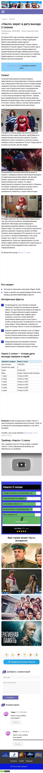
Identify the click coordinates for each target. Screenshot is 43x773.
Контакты (13, 761)
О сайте (21, 761)
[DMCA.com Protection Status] (5, 772)
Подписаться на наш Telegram (23, 662)
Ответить (16, 722)
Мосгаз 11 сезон (24, 252)
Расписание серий (14, 66)
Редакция (29, 761)
